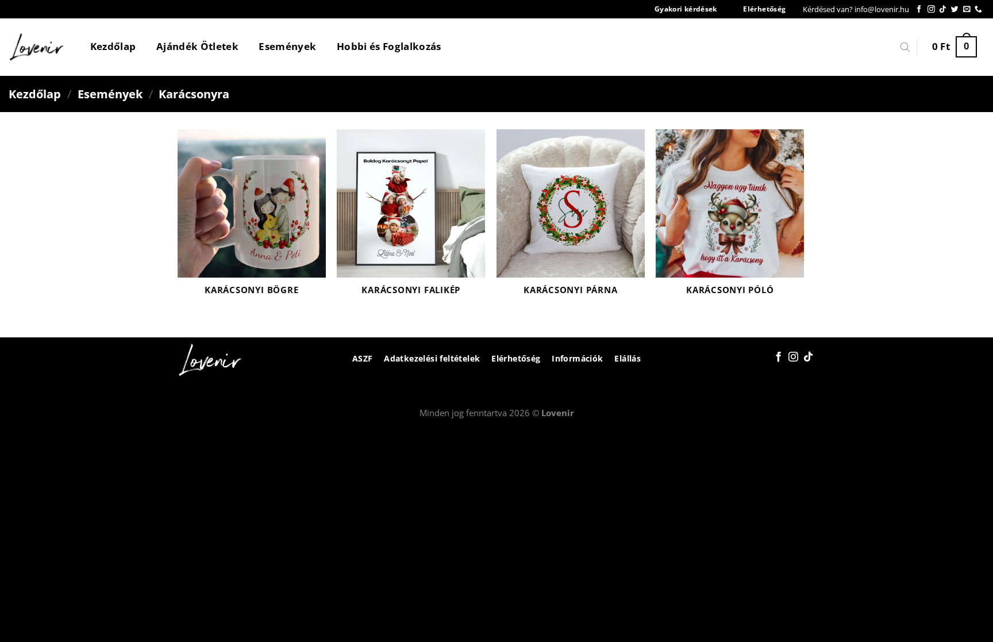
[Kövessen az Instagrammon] (931, 9)
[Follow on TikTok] (942, 9)
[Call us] (978, 9)
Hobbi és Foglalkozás (389, 46)
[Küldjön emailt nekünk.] (967, 9)
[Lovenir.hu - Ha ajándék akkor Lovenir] (37, 47)
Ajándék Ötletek (197, 46)
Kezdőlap (113, 46)
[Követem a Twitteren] (955, 9)
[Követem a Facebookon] (919, 9)
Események (287, 46)
